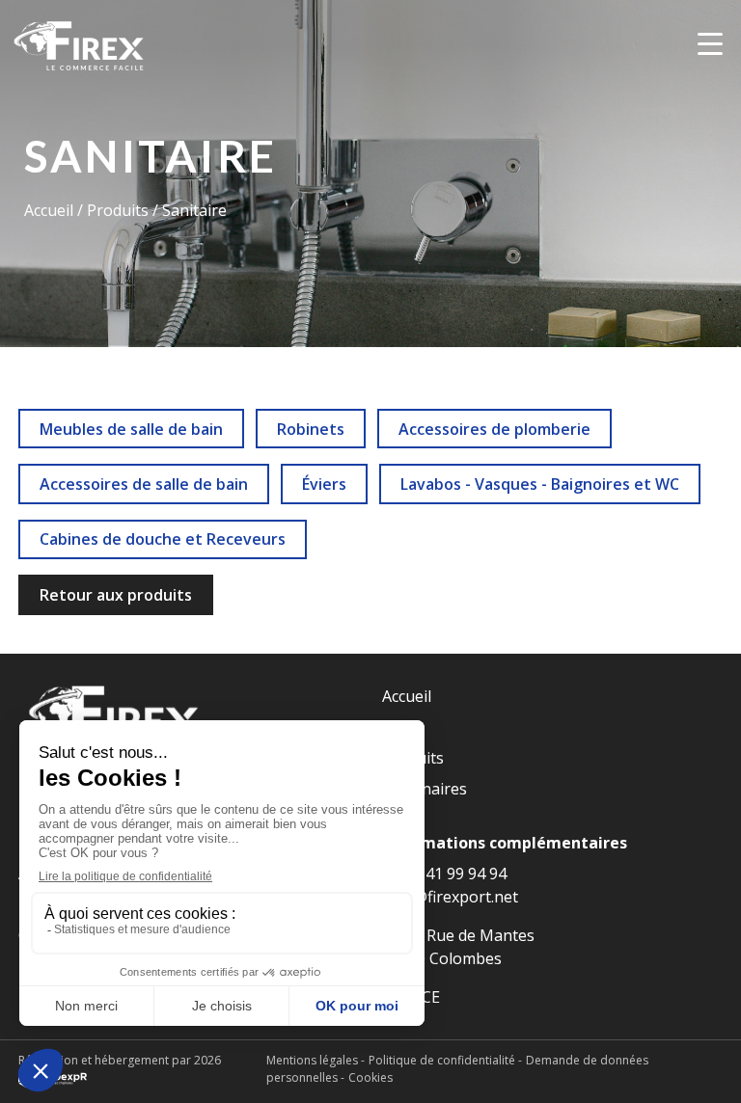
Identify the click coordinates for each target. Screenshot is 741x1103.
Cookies (370, 1077)
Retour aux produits (116, 594)
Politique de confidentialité (442, 1060)
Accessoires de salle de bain (144, 484)
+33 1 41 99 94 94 (444, 873)
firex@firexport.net (450, 896)
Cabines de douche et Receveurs (163, 539)
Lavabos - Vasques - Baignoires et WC (539, 484)
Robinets (310, 429)
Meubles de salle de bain (131, 429)
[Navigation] (710, 43)
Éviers (324, 484)
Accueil (50, 210)
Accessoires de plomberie (494, 429)
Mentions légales (312, 1060)
